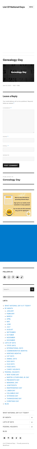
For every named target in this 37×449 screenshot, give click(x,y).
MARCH (9, 316)
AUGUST (10, 329)
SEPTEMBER (11, 332)
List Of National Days (14, 7)
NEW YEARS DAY (13, 375)
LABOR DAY (11, 390)
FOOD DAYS (11, 367)
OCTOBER (10, 335)
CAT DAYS (10, 356)
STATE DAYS (11, 345)
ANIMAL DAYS (12, 359)
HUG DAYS (11, 364)
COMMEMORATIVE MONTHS (17, 351)
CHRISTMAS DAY (13, 401)
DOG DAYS (11, 361)
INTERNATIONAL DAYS (15, 348)
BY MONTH (9, 308)
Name (5, 136)
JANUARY (10, 311)
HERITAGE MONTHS (14, 353)
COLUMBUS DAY (13, 393)
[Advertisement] (18, 33)
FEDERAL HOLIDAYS (12, 372)
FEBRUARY (11, 314)
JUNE (9, 324)
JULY (8, 327)
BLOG (7, 404)
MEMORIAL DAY (12, 383)
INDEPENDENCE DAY (14, 388)
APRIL (9, 319)
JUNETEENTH (12, 385)
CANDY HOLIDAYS (13, 369)
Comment (7, 108)
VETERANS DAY (12, 396)
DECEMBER (11, 340)
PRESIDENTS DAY (13, 380)
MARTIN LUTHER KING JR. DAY (18, 377)
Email (6, 146)
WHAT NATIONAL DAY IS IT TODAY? (18, 306)
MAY (8, 322)
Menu (31, 7)
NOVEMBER (11, 337)
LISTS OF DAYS (10, 343)
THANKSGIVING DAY (14, 398)
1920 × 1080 (16, 85)
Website (6, 155)
